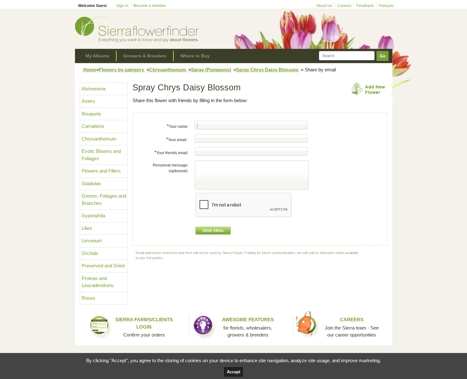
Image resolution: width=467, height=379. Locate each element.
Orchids (90, 253)
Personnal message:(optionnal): (170, 168)
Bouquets (91, 113)
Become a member (149, 5)
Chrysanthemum (168, 69)
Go (382, 56)
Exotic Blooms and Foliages (101, 154)
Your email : (177, 139)
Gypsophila (93, 215)
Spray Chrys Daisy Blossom (268, 69)
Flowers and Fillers (101, 170)
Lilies (87, 228)
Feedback (365, 5)
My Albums (97, 55)
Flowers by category (122, 69)
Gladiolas (91, 183)
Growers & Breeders (144, 55)
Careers (344, 5)
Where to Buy (195, 55)
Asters (88, 101)
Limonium (92, 240)
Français (386, 5)
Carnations (93, 126)
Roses (88, 298)
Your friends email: (171, 152)
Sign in (122, 5)
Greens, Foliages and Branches (104, 199)
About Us (324, 5)
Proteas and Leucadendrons (98, 282)
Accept (233, 371)
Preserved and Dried (103, 265)
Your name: (177, 126)
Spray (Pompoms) (211, 69)
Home (89, 69)
